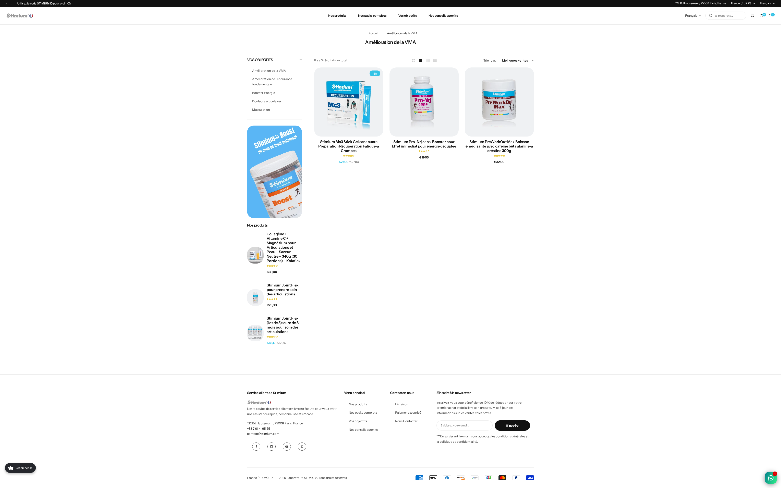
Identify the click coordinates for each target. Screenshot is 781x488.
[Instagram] (271, 446)
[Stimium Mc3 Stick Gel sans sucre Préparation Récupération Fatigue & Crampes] (348, 102)
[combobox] (725, 16)
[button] (6, 3)
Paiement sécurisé (408, 412)
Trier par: (489, 60)
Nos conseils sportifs (363, 430)
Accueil (373, 33)
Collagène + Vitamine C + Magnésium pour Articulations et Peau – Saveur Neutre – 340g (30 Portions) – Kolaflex (284, 247)
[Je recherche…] (710, 16)
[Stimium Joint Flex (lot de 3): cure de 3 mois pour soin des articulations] (255, 333)
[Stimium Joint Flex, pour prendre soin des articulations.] (255, 297)
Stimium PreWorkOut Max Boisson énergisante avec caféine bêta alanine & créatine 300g (499, 146)
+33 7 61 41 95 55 (258, 429)
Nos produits (358, 404)
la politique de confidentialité (456, 442)
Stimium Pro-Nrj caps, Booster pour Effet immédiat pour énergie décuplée (424, 144)
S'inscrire (512, 425)
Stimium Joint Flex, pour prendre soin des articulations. (283, 289)
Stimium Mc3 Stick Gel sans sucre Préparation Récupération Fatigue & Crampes (348, 146)
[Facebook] (256, 446)
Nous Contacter (406, 421)
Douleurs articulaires (266, 101)
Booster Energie (263, 93)
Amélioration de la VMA (269, 71)
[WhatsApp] (302, 446)
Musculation (261, 110)
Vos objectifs (358, 421)
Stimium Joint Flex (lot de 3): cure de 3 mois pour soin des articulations (283, 325)
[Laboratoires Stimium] (19, 15)
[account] (752, 15)
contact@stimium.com (263, 434)
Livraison (401, 404)
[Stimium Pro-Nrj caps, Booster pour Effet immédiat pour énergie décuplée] (424, 102)
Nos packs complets (363, 412)
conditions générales (511, 436)
